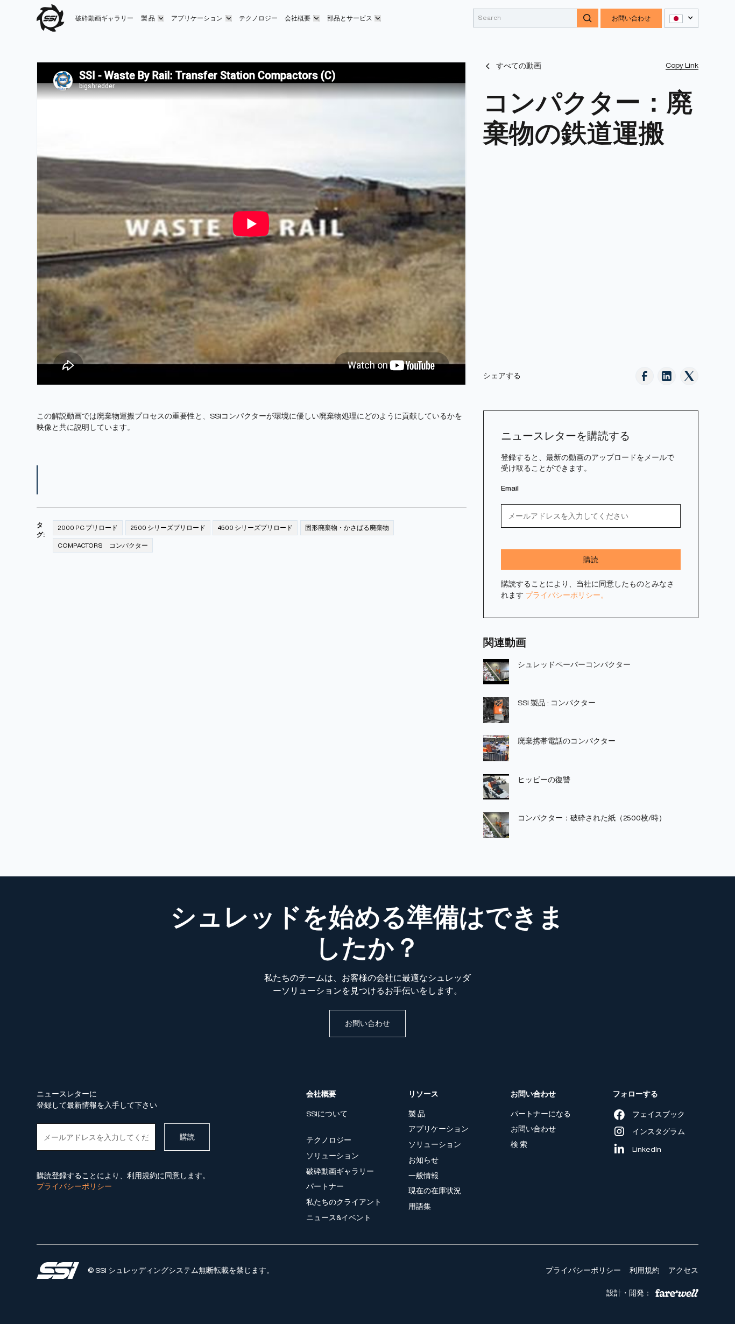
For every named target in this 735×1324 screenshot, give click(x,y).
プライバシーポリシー (583, 1270)
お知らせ (423, 1160)
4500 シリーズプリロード (255, 527)
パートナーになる (541, 1113)
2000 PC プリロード (88, 527)
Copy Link (682, 65)
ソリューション (332, 1155)
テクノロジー (258, 18)
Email (510, 488)
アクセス (683, 1270)
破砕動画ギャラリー (104, 18)
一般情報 (423, 1175)
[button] (152, 18)
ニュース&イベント (338, 1217)
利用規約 (645, 1270)
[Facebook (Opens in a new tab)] (644, 376)
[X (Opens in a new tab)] (689, 376)
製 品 (416, 1113)
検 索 (519, 1144)
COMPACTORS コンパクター (103, 545)
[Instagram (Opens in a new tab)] (667, 376)
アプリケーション (438, 1128)
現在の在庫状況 (434, 1190)
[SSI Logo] (58, 1270)
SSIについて (327, 1113)
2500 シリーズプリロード (168, 527)
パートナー (325, 1186)
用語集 (419, 1206)
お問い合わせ (631, 18)
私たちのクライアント (343, 1202)
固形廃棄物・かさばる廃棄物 (347, 527)
